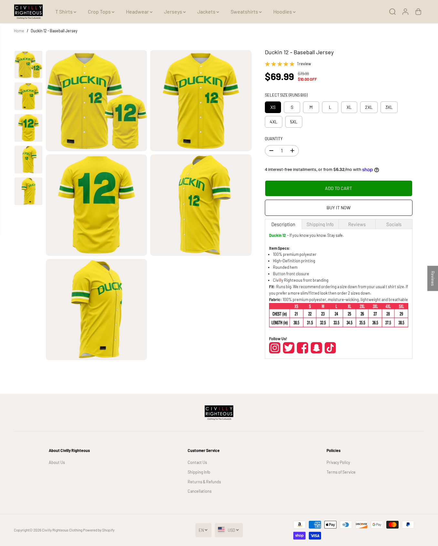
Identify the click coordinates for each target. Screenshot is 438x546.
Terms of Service (341, 472)
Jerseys (173, 11)
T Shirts (64, 11)
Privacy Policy (338, 462)
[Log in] (405, 11)
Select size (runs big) (286, 95)
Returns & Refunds (204, 481)
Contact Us (197, 462)
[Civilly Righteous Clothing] (28, 12)
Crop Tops (100, 11)
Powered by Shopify (98, 530)
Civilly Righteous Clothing (62, 530)
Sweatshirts (245, 11)
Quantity (274, 138)
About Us (57, 462)
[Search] (392, 11)
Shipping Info (199, 472)
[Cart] (418, 11)
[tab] (283, 224)
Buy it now (338, 207)
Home (19, 30)
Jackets (206, 11)
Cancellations (200, 491)
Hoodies (283, 11)
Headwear (138, 11)
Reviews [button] (433, 278)
